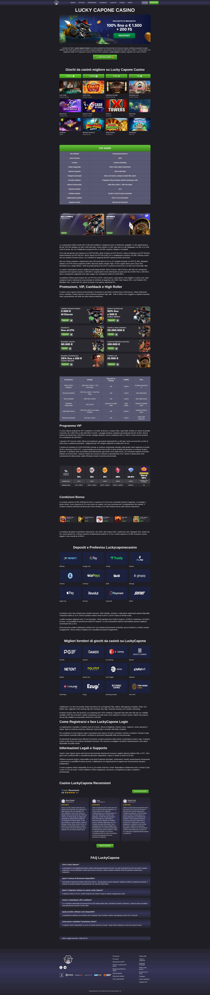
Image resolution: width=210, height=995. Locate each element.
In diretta (92, 76)
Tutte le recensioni (105, 845)
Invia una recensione (140, 791)
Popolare (69, 76)
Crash (115, 76)
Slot (138, 76)
